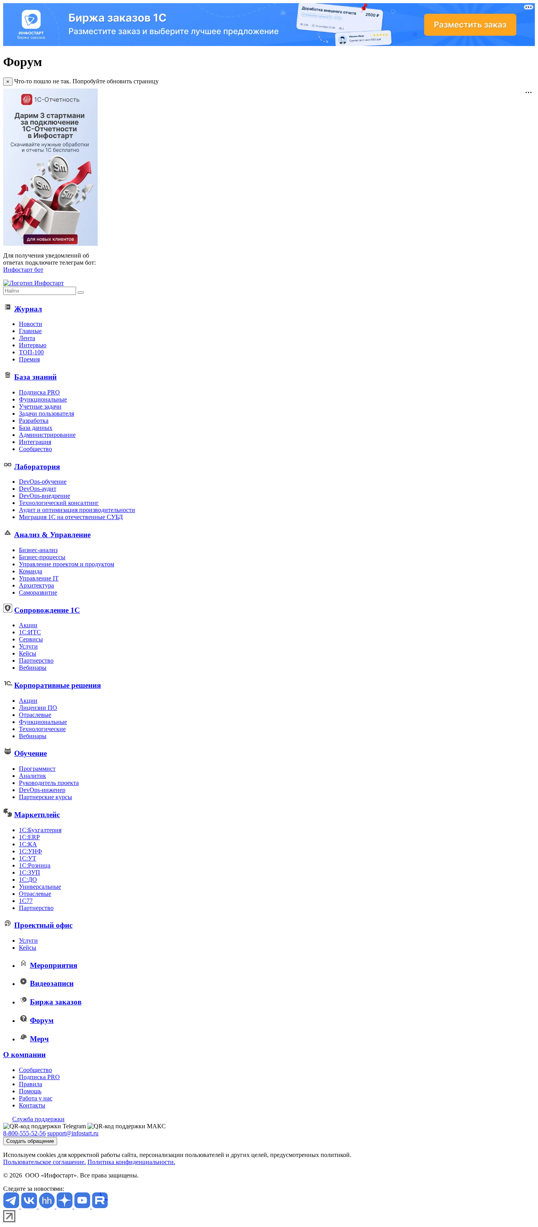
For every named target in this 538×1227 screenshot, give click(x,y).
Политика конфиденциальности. (131, 1162)
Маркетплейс (37, 815)
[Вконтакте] (30, 1206)
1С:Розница (34, 865)
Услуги (28, 646)
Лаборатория (37, 466)
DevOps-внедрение (44, 495)
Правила (30, 1084)
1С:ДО (28, 879)
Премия (29, 359)
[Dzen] (65, 1206)
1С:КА (28, 844)
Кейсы (27, 653)
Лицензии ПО (38, 707)
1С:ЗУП (29, 872)
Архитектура (36, 585)
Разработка (33, 420)
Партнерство (36, 660)
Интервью (32, 345)
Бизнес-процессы (42, 557)
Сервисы (31, 639)
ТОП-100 (31, 352)
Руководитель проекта (49, 782)
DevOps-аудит (37, 488)
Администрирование (47, 434)
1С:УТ (27, 858)
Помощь (30, 1091)
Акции (28, 625)
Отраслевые (35, 714)
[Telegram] (12, 1206)
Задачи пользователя (46, 413)
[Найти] (81, 292)
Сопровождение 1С (47, 610)
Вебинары (32, 667)
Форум (42, 1020)
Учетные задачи (40, 406)
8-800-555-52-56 (24, 1133)
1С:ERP (29, 837)
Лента (27, 338)
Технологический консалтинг (59, 502)
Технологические (42, 729)
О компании (24, 1054)
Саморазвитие (38, 592)
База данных (35, 427)
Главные (30, 331)
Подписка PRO (39, 392)
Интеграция (35, 441)
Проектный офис (43, 925)
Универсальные (40, 886)
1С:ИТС (30, 632)
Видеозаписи (52, 983)
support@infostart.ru (72, 1133)
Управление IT (39, 578)
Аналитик (32, 775)
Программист (37, 768)
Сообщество (35, 449)
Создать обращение (30, 1141)
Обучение (30, 753)
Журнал (28, 309)
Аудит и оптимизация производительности (77, 510)
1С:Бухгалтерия (40, 830)
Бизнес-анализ (38, 550)
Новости (30, 324)
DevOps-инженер (42, 790)
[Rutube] (100, 1206)
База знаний (35, 377)
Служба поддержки (38, 1119)
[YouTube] (83, 1206)
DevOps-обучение (43, 481)
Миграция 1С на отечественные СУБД (71, 517)
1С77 (26, 900)
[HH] (47, 1206)
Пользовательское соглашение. (44, 1162)
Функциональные (43, 399)
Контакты (32, 1105)
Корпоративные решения (57, 685)
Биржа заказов (56, 1002)
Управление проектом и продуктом (66, 564)
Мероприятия (53, 965)
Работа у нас (35, 1098)
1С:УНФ (30, 851)
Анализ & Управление (52, 535)
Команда (30, 571)
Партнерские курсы (45, 797)
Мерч (39, 1039)
